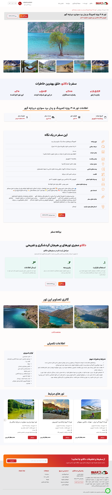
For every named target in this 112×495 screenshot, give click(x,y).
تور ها (85, 3)
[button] (4, 420)
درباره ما (68, 3)
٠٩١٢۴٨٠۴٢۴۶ (27, 2)
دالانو (91, 3)
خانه (108, 10)
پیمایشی (99, 10)
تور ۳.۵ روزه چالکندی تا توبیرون (97, 422)
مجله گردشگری (76, 3)
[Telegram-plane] (9, 3)
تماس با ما (60, 3)
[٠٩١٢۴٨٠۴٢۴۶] (20, 3)
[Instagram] (15, 3)
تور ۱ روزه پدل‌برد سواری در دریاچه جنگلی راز (58, 422)
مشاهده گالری (56, 332)
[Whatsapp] (12, 3)
